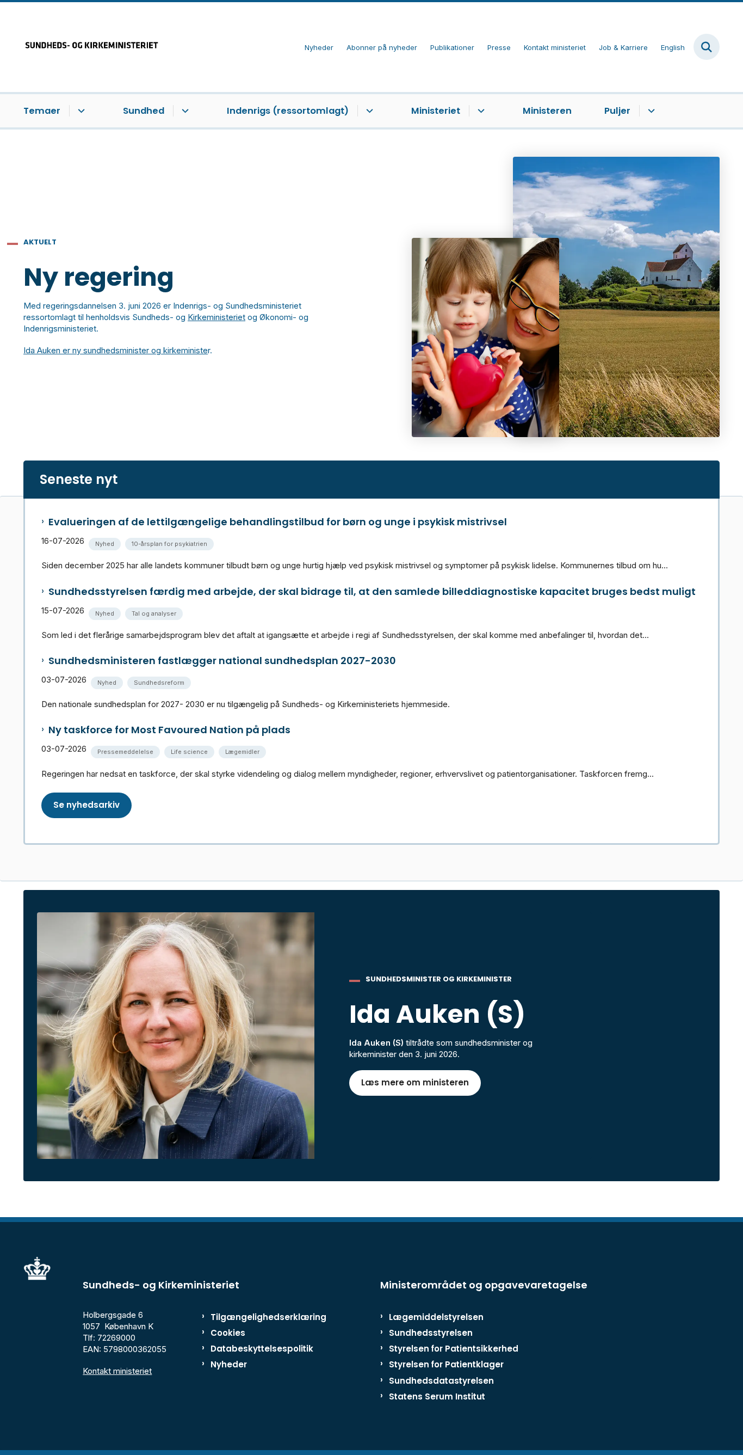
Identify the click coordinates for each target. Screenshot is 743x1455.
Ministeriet (435, 111)
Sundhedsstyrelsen (431, 1333)
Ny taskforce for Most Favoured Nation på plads (169, 729)
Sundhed (143, 111)
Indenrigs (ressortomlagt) (288, 111)
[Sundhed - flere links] (183, 111)
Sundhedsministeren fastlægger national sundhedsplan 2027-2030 (222, 660)
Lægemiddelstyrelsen (436, 1317)
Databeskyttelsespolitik (257, 1348)
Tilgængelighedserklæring (257, 1317)
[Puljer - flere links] (649, 111)
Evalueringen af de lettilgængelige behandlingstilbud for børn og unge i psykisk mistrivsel (277, 522)
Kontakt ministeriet (117, 1371)
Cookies (227, 1333)
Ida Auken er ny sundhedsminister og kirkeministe (115, 350)
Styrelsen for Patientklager (446, 1364)
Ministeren (547, 111)
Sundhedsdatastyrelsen (441, 1380)
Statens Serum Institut (437, 1396)
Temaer (41, 111)
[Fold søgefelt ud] (707, 47)
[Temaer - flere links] (79, 111)
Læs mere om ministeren (415, 1082)
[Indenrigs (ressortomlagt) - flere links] (368, 111)
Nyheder (228, 1364)
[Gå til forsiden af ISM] (91, 47)
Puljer (617, 111)
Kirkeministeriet (216, 317)
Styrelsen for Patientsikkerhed (453, 1348)
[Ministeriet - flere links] (479, 111)
